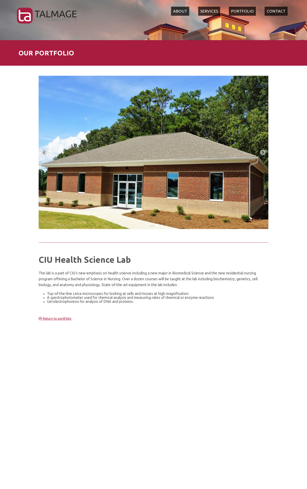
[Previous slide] (44, 152)
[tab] (150, 226)
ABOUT (180, 11)
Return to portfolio (56, 318)
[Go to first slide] (263, 152)
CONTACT (276, 11)
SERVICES (209, 11)
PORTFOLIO (242, 11)
